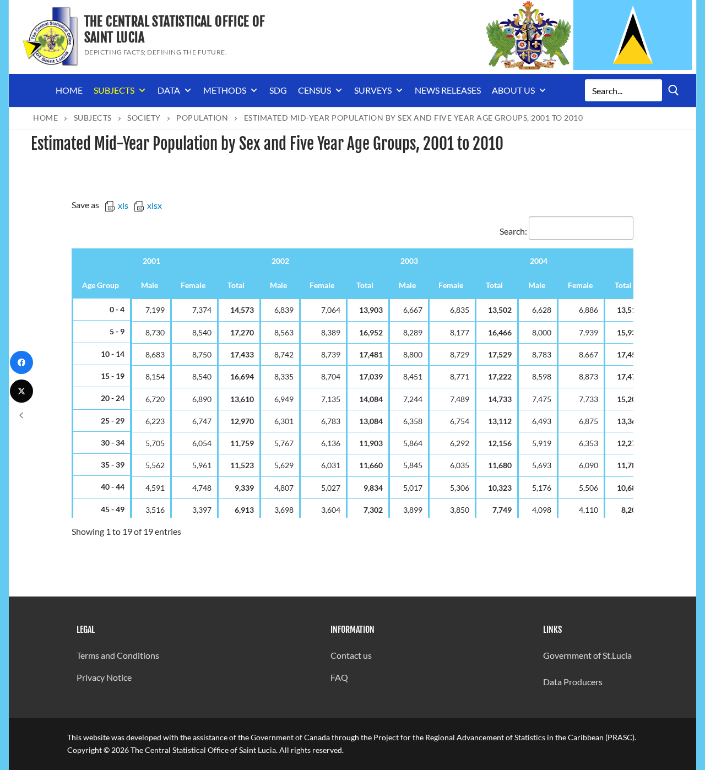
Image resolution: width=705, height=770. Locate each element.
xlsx (154, 205)
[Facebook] (21, 362)
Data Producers (573, 681)
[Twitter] (21, 391)
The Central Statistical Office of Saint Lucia (174, 30)
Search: (513, 231)
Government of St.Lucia (587, 655)
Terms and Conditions (118, 655)
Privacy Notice (104, 677)
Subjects (114, 90)
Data (169, 90)
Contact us (351, 655)
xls (123, 205)
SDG (278, 90)
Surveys (373, 90)
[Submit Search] (673, 90)
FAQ (339, 677)
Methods (224, 90)
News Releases (448, 90)
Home (69, 90)
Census (314, 90)
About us (513, 90)
